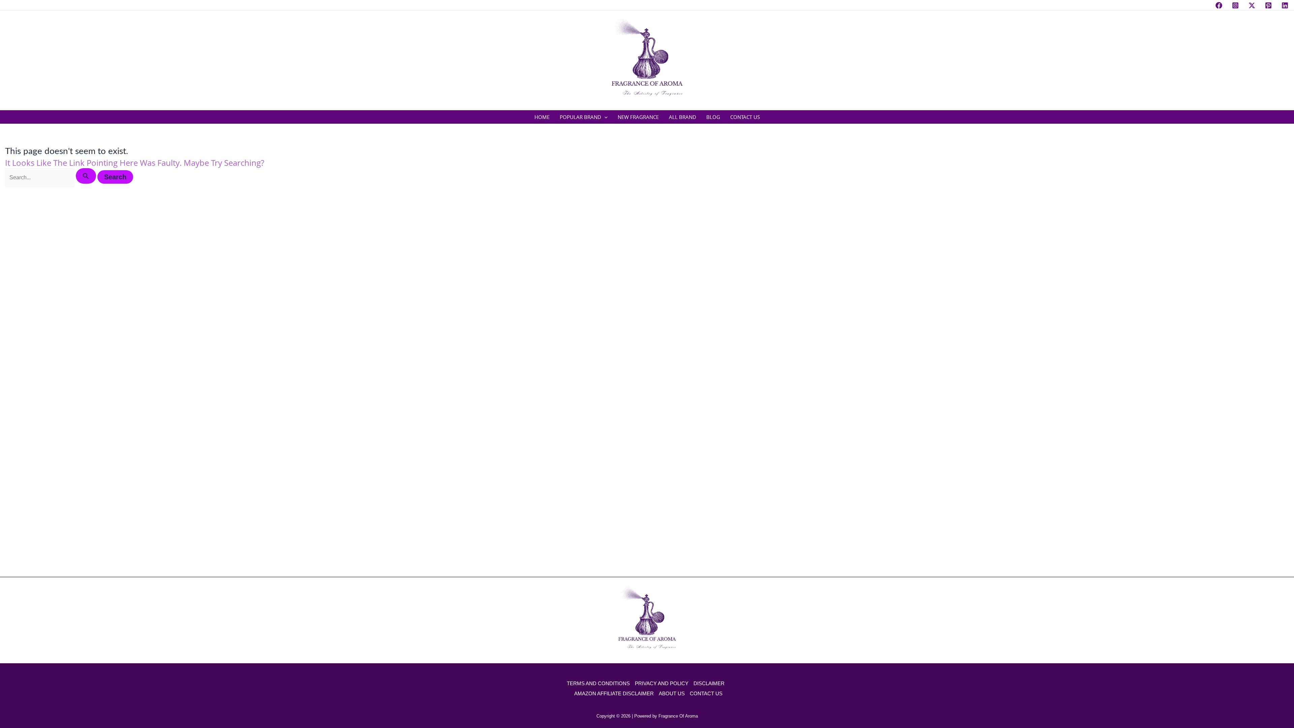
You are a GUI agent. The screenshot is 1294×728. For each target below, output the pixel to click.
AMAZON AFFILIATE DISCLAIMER (614, 693)
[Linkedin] (1285, 5)
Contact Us (706, 693)
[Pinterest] (1268, 5)
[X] (1252, 5)
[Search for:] (51, 177)
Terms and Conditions (598, 683)
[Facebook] (1219, 5)
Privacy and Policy (661, 683)
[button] (604, 117)
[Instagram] (1235, 5)
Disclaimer (709, 683)
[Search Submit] (86, 176)
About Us (672, 693)
